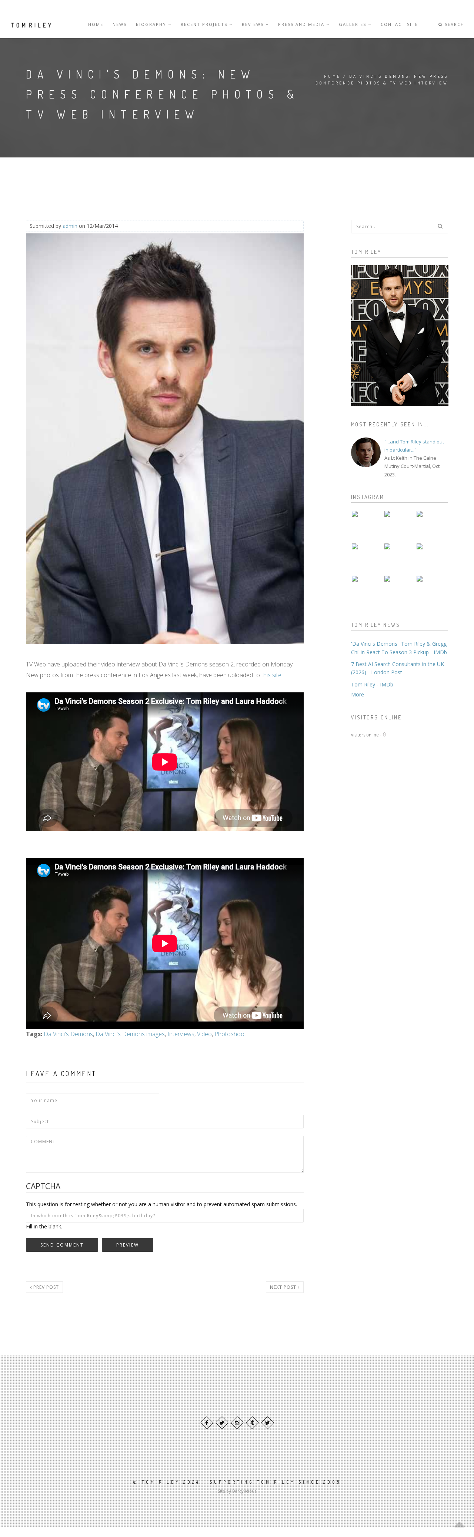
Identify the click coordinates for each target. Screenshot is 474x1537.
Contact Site (399, 24)
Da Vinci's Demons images (130, 1034)
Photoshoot (230, 1034)
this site (271, 675)
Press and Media (302, 24)
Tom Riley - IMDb (372, 684)
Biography (152, 24)
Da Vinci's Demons (68, 1034)
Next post (284, 1287)
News (120, 24)
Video (204, 1034)
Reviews (254, 24)
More (357, 694)
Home (95, 24)
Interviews (180, 1034)
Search (453, 24)
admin (70, 225)
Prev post (45, 1287)
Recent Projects (205, 24)
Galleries (353, 24)
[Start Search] (440, 226)
